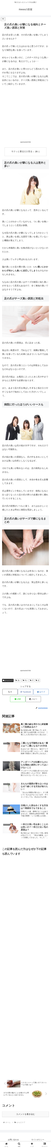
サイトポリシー (37, 1140)
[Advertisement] (25, 115)
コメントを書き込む (25, 1114)
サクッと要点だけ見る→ (22, 151)
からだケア (9, 680)
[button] (33, 699)
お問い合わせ (13, 1140)
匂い (26, 680)
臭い (19, 680)
